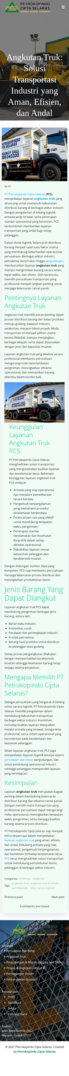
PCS (7, 859)
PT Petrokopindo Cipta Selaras (24, 194)
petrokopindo (20, 888)
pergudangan (54, 261)
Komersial (38, 878)
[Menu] (63, 7)
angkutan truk (20, 883)
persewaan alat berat (18, 760)
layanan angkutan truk (19, 840)
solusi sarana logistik (42, 888)
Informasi (25, 878)
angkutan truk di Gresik (44, 883)
